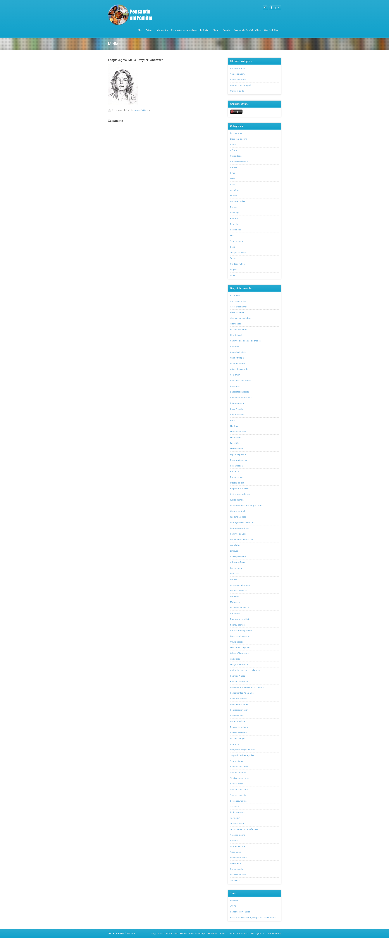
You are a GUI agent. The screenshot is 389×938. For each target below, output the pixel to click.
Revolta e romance (239, 732)
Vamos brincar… (237, 73)
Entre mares (235, 437)
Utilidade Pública (238, 263)
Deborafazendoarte (239, 391)
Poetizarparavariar (239, 709)
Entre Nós (234, 443)
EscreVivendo (236, 448)
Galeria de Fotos (271, 30)
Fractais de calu (237, 482)
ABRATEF (234, 900)
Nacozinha (235, 613)
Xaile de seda (236, 869)
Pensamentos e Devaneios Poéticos (247, 687)
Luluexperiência (237, 562)
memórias (234, 190)
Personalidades (237, 201)
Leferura (234, 550)
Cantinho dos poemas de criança (245, 340)
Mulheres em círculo (239, 607)
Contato (226, 30)
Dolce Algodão (236, 409)
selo (232, 235)
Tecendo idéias (237, 823)
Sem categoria (236, 241)
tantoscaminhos (237, 812)
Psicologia (234, 212)
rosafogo (234, 744)
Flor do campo (236, 477)
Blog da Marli (236, 335)
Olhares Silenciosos (239, 653)
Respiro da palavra (239, 727)
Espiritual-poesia (238, 454)
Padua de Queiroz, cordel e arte (245, 670)
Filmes (216, 30)
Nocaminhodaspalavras (241, 630)
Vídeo (233, 275)
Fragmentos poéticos (240, 488)
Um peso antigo (237, 68)
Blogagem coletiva (238, 138)
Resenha (234, 224)
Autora (149, 30)
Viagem (233, 269)
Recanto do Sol (237, 715)
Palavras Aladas (237, 675)
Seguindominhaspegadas (242, 755)
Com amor (235, 374)
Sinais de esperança (239, 778)
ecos (232, 420)
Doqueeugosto (237, 414)
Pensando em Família (240, 911)
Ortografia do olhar (239, 664)
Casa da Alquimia (238, 352)
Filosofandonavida (239, 460)
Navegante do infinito (240, 619)
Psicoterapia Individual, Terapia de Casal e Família (253, 917)
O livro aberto (236, 641)
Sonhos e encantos (239, 789)
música (233, 195)
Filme (232, 172)
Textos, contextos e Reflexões (244, 829)
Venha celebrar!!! (238, 79)
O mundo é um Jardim (240, 647)
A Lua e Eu (235, 295)
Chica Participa (237, 357)
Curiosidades (236, 155)
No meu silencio (237, 624)
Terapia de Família (238, 252)
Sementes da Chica (239, 766)
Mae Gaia (234, 573)
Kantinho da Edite (238, 533)
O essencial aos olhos (240, 636)
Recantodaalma (237, 721)
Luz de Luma (236, 568)
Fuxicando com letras (240, 494)
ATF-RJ (233, 906)
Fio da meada (236, 465)
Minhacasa (235, 602)
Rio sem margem (238, 738)
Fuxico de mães (237, 499)
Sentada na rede (238, 772)
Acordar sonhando (239, 306)
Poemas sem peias (239, 704)
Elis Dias (234, 426)
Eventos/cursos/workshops (183, 30)
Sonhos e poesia (238, 795)
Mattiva (233, 579)
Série (232, 246)
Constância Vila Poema (240, 380)
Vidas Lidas (235, 852)
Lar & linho (235, 545)
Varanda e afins (237, 834)
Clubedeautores (237, 363)
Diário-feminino (237, 403)
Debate (233, 167)
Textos (233, 258)
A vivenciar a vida (238, 301)
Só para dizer (236, 783)
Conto (233, 144)
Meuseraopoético (238, 590)
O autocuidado (237, 90)
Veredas (234, 840)
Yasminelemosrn (238, 874)
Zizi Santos (235, 880)
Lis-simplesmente (238, 556)
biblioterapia (236, 133)
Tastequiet (235, 817)
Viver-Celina (235, 863)
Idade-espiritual (237, 511)
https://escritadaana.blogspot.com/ (246, 505)
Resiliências (235, 229)
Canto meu (235, 346)
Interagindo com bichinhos (242, 522)
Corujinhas (235, 386)
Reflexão (234, 218)
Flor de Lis (234, 471)
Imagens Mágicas (238, 516)
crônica (233, 150)
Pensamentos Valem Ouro (242, 692)
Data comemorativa (239, 161)
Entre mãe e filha (238, 431)
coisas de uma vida (239, 369)
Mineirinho (235, 596)
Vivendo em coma (238, 857)
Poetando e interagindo (241, 85)
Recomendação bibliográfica (247, 30)
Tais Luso (234, 806)
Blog (140, 30)
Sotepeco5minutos (239, 800)
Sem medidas (236, 761)
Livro (232, 184)
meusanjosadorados (240, 585)
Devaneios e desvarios (241, 397)
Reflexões (204, 30)
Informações (162, 30)
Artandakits (235, 323)
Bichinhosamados (238, 329)
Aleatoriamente (237, 312)
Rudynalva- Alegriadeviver (242, 749)
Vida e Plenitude (237, 846)
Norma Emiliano (141, 110)
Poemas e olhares (238, 698)
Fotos (232, 178)
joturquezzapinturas (239, 528)
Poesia (233, 207)
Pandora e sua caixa (239, 681)
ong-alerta (235, 658)
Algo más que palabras (240, 318)
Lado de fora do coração (241, 539)
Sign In (276, 7)
